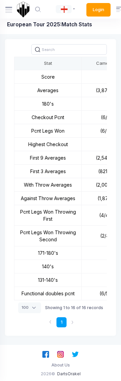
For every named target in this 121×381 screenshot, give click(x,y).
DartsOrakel (69, 373)
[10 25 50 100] (29, 307)
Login (98, 9)
